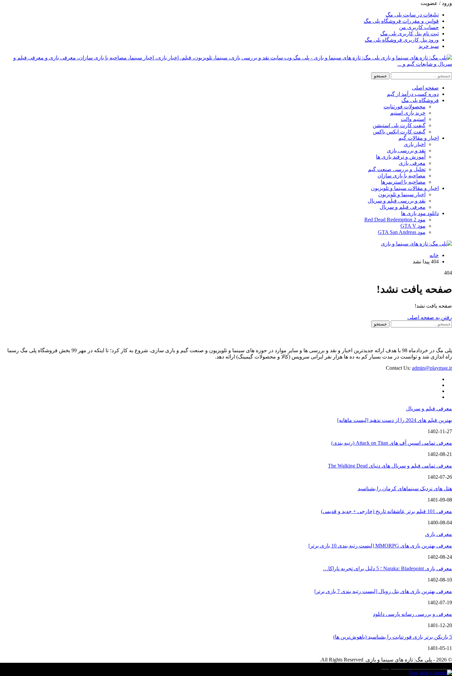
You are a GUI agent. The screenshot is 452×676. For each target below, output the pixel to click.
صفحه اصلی (425, 88)
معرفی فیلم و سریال (403, 207)
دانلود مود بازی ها (420, 213)
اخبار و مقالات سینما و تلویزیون (405, 188)
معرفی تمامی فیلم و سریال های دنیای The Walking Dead (390, 466)
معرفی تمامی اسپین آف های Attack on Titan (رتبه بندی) (391, 443)
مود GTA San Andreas (402, 232)
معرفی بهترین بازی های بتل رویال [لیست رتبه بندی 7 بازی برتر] (383, 591)
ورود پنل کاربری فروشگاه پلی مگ (402, 40)
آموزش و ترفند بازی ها (401, 157)
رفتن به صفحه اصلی (429, 317)
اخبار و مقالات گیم (418, 138)
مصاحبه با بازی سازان (402, 175)
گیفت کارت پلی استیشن (399, 125)
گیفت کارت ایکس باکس (399, 131)
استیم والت (413, 119)
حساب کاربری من (419, 27)
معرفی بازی (412, 163)
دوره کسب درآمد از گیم (413, 94)
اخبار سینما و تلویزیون (402, 194)
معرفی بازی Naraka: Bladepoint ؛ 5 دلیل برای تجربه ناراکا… (387, 568)
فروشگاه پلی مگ (420, 100)
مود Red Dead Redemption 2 (395, 219)
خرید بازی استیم (408, 113)
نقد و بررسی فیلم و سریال (397, 201)
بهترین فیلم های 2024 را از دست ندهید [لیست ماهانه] (394, 420)
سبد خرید (429, 46)
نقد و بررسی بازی (406, 150)
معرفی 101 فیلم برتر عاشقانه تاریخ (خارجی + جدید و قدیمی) (386, 511)
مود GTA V (413, 226)
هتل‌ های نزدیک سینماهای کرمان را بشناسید (405, 488)
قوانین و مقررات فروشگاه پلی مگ (401, 21)
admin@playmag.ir (432, 368)
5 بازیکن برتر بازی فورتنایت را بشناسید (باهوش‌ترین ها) (392, 637)
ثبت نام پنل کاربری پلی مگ (409, 33)
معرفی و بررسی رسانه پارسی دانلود (412, 614)
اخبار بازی (415, 144)
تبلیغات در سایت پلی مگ (412, 15)
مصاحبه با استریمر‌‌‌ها (403, 182)
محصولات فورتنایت (405, 106)
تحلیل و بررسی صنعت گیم (397, 169)
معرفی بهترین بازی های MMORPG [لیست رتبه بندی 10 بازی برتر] (380, 545)
